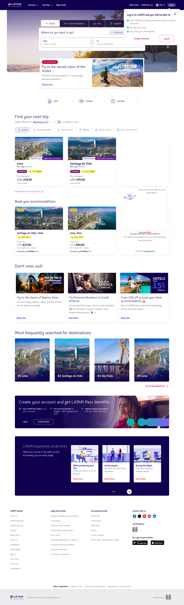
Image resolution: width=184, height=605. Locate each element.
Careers (94, 530)
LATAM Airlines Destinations (94, 586)
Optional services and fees (60, 526)
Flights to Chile (76, 586)
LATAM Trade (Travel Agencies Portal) (105, 540)
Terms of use (55, 535)
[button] (33, 5)
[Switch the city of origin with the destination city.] (92, 42)
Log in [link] (172, 5)
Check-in (13, 540)
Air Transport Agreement (60, 554)
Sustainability (15, 569)
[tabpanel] (92, 39)
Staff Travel (95, 526)
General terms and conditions (27, 191)
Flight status (15, 535)
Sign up (13, 554)
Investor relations (97, 535)
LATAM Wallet (15, 550)
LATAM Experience (17, 521)
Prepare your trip (16, 526)
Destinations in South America (119, 586)
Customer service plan (59, 550)
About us (13, 516)
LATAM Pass (95, 516)
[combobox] (66, 44)
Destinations (14, 545)
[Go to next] (129, 491)
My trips (13, 530)
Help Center (14, 559)
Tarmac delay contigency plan (62, 530)
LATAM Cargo (96, 521)
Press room (14, 564)
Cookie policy (55, 521)
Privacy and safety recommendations (64, 516)
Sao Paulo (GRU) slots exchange (63, 545)
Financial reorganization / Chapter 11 (65, 540)
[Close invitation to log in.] (175, 14)
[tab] (50, 23)
